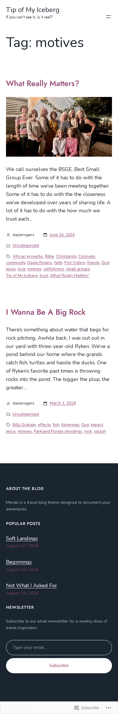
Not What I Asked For (31, 585)
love (21, 269)
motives (34, 269)
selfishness (54, 269)
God (105, 262)
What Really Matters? (42, 83)
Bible (49, 256)
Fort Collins (74, 262)
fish (56, 424)
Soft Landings (22, 538)
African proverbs (28, 256)
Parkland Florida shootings (58, 431)
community (15, 262)
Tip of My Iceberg (33, 9)
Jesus (11, 269)
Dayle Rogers (39, 262)
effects (44, 424)
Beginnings (19, 562)
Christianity (66, 256)
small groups (78, 269)
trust (44, 275)
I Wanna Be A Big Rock (46, 312)
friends (93, 262)
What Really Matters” (70, 275)
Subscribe (59, 665)
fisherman (70, 424)
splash (100, 431)
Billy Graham (24, 424)
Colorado (86, 256)
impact (97, 424)
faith (58, 262)
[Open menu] (108, 16)
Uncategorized (26, 245)
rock (88, 431)
